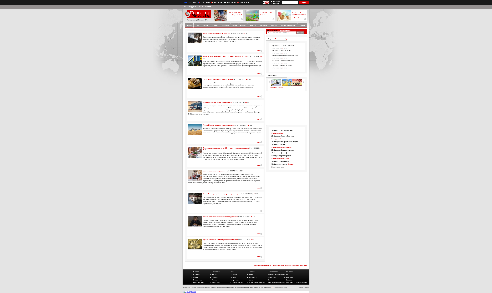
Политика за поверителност (296, 283)
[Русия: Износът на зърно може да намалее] (195, 129)
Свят (269, 280)
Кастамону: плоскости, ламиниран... (283, 60)
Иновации (290, 277)
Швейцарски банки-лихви (280, 139)
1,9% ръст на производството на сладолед (299, 14)
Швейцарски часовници (280, 161)
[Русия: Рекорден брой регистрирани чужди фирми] (195, 198)
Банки (251, 280)
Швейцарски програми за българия (284, 142)
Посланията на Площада (276, 87)
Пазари (252, 272)
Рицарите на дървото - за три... (282, 50)
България (196, 274)
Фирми (195, 277)
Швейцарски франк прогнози (281, 147)
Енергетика (234, 280)
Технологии (253, 277)
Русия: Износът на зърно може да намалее (219, 125)
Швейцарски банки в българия (282, 136)
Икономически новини (276, 274)
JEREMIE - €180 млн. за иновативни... (266, 14)
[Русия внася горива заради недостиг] (195, 37)
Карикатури (272, 76)
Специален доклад (237, 283)
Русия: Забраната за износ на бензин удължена (220, 217)
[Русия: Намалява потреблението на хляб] (195, 83)
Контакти (215, 280)
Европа (289, 280)
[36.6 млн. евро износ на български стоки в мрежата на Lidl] (195, 60)
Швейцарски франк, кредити (281, 156)
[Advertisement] (287, 108)
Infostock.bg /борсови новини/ (296, 266)
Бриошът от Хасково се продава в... (283, 45)
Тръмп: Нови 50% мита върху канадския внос (220, 240)
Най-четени (216, 272)
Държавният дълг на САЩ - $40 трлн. (236, 13)
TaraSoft (306, 287)
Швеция (291, 164)
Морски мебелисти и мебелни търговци (285, 55)
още (258, 50)
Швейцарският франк (279, 164)
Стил (232, 272)
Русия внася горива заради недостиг (216, 33)
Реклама (215, 277)
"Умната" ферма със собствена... (282, 65)
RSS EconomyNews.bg (280, 287)
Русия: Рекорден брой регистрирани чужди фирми (221, 194)
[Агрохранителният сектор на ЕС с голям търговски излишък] (195, 152)
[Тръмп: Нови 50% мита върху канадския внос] (195, 244)
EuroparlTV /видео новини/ (274, 266)
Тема (251, 274)
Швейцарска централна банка (282, 130)
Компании (290, 272)
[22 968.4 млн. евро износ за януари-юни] (195, 106)
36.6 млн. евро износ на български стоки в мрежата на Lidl (225, 56)
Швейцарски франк (278, 144)
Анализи (233, 274)
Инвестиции (197, 280)
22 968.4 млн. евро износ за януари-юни (217, 102)
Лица (288, 274)
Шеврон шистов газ (277, 167)
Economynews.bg (281, 39)
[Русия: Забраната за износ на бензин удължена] (195, 221)
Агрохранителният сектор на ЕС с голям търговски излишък (226, 148)
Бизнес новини (273, 272)
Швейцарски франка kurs (280, 158)
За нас (214, 274)
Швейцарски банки (277, 133)
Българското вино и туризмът (214, 171)
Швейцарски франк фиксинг (281, 153)
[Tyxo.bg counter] (189, 292)
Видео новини (198, 283)
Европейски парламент (257, 283)
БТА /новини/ (259, 266)
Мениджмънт (272, 277)
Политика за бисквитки (276, 283)
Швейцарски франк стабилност (282, 150)
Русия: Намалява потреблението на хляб (218, 79)
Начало (196, 272)
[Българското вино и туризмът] (195, 175)
